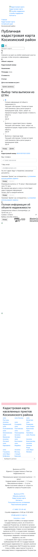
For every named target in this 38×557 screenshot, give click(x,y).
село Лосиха (30, 435)
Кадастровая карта (19, 498)
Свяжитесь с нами (19, 518)
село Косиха (19, 418)
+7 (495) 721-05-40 (19, 509)
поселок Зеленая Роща (29, 445)
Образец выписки (19, 496)
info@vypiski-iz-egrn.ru (19, 515)
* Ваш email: (5, 164)
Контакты (19, 500)
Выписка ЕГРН (19, 494)
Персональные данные (19, 504)
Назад (5, 148)
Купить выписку (8, 87)
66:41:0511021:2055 (23, 153)
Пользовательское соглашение (19, 502)
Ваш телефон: (6, 157)
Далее (12, 148)
